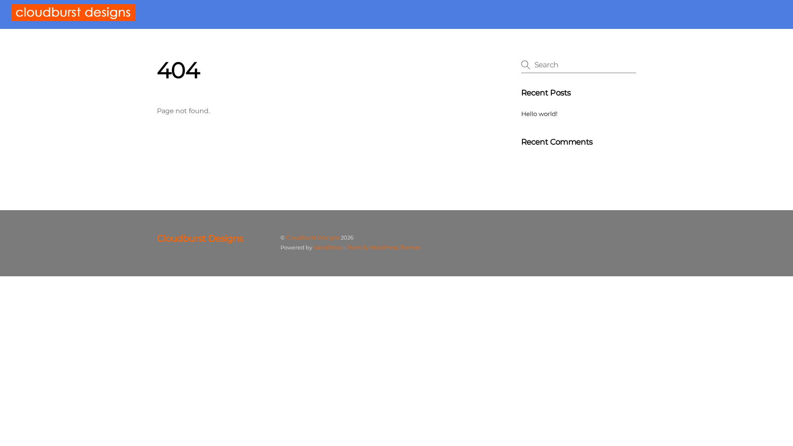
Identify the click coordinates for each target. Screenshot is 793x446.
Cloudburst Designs (313, 237)
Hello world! (539, 114)
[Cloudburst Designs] (73, 17)
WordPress (327, 247)
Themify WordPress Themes (383, 247)
